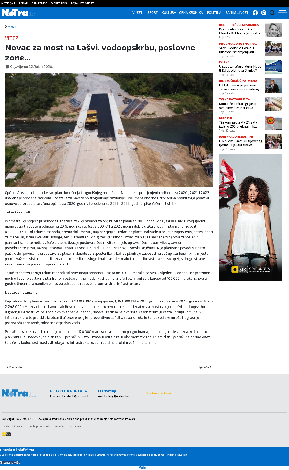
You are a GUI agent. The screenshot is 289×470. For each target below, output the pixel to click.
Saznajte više (10, 462)
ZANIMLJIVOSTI (237, 12)
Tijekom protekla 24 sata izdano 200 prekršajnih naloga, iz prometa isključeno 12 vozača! (238, 124)
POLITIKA (214, 12)
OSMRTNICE (39, 3)
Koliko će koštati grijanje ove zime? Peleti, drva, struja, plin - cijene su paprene (237, 106)
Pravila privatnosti (38, 426)
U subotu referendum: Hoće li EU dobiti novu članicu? (240, 68)
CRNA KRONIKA (191, 12)
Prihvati (144, 467)
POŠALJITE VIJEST (82, 3)
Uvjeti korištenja (12, 426)
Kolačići (59, 426)
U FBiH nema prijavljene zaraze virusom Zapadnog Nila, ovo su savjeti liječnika (239, 87)
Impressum (76, 426)
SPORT (152, 12)
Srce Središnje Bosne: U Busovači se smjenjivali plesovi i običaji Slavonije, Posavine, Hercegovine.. (238, 50)
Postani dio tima (158, 393)
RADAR (23, 3)
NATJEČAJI (8, 3)
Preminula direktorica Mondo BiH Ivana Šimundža (239, 31)
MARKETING (59, 3)
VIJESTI (137, 12)
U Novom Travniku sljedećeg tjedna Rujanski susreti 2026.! (240, 143)
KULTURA (169, 12)
